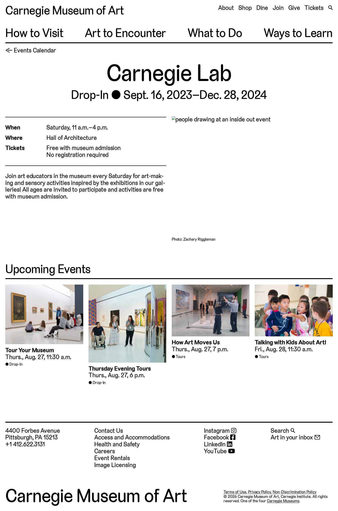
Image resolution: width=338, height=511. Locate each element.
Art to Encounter (125, 33)
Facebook (217, 437)
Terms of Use (234, 491)
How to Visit (34, 33)
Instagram (217, 430)
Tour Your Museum (29, 350)
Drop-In (90, 94)
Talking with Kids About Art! (290, 342)
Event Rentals (112, 458)
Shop (245, 8)
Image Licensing (115, 465)
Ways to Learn (298, 33)
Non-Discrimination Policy (294, 491)
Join (278, 8)
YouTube (216, 451)
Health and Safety (117, 444)
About (226, 8)
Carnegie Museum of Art (64, 10)
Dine (262, 8)
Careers (104, 451)
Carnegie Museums (283, 500)
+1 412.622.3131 (25, 444)
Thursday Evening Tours (120, 368)
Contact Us (108, 431)
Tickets (314, 8)
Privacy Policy (259, 491)
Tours (180, 356)
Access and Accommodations (131, 437)
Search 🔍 (283, 431)
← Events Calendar (30, 50)
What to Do (215, 33)
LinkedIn (215, 444)
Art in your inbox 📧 (296, 437)
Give (294, 8)
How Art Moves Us (196, 342)
